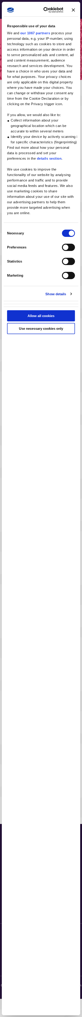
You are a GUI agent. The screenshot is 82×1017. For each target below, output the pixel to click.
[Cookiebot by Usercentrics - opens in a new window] (46, 10)
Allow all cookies (41, 316)
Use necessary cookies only (41, 328)
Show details (55, 294)
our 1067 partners (35, 33)
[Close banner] (73, 10)
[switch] (68, 247)
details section (49, 158)
